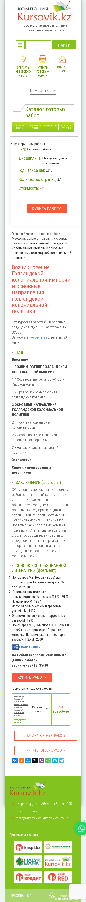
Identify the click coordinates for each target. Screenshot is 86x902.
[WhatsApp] (48, 760)
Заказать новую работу (46, 735)
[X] (35, 760)
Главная (17, 234)
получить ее (38, 337)
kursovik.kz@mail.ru (56, 818)
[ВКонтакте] (15, 760)
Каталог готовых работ (45, 112)
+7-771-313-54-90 (27, 811)
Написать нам (62, 69)
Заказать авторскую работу (23, 71)
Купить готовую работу (42, 71)
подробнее (61, 711)
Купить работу (32, 677)
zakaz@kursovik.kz (28, 818)
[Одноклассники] (21, 760)
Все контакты (43, 90)
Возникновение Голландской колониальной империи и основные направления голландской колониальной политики (21, 705)
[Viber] (41, 760)
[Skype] (55, 760)
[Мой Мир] (28, 760)
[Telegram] (61, 760)
